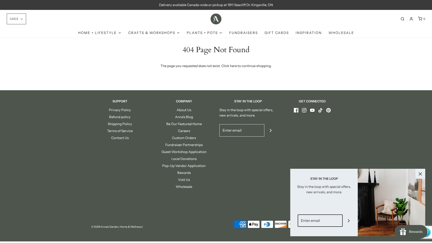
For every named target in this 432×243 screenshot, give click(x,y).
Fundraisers (243, 33)
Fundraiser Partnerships (184, 145)
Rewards (184, 173)
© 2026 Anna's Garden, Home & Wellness (116, 226)
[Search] (402, 19)
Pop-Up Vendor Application (184, 166)
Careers (184, 131)
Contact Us (120, 138)
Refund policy (119, 117)
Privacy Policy (120, 110)
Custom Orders (184, 138)
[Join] (270, 130)
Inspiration (309, 33)
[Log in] (411, 19)
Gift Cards (277, 33)
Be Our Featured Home (184, 124)
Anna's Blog (184, 117)
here (233, 66)
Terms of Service (120, 131)
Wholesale (341, 33)
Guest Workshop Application (184, 152)
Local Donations (184, 159)
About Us (184, 110)
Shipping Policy (120, 124)
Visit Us (184, 180)
